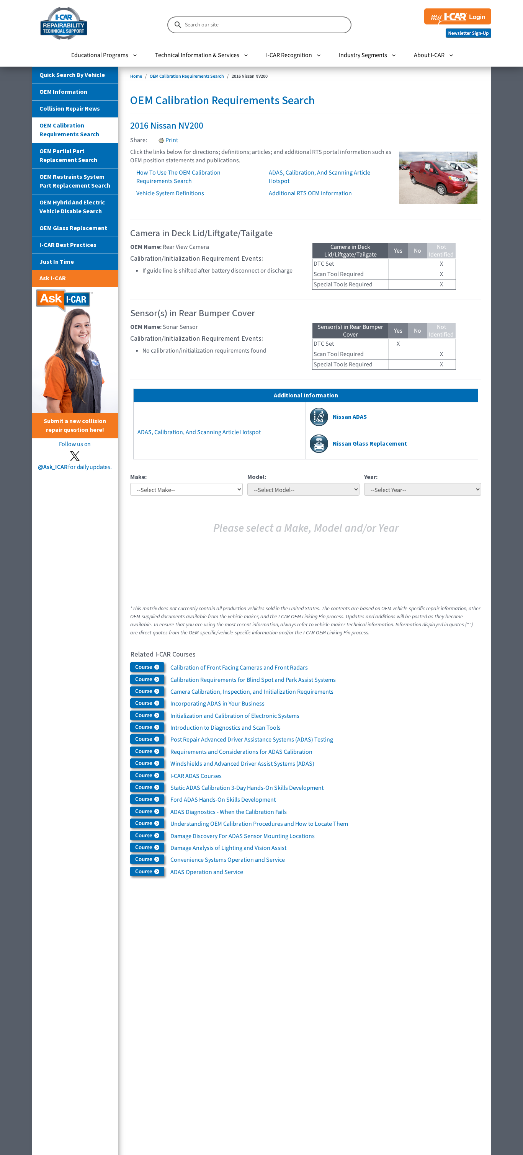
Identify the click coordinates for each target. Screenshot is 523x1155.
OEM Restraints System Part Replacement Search (74, 181)
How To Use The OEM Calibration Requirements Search (178, 176)
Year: (371, 477)
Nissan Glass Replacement (370, 443)
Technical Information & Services (197, 55)
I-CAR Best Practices (67, 245)
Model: (256, 477)
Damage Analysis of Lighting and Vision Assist (228, 848)
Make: (138, 477)
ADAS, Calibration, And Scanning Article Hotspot (199, 432)
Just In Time (56, 262)
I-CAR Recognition (289, 55)
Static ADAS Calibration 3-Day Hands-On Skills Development (247, 788)
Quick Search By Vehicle (72, 75)
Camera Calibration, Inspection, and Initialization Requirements (251, 692)
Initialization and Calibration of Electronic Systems (234, 716)
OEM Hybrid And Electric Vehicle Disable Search (72, 207)
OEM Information (63, 92)
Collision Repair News (69, 109)
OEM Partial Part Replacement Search (68, 155)
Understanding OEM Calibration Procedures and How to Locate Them (259, 824)
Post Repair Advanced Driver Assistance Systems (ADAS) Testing (251, 739)
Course (144, 667)
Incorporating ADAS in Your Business (217, 703)
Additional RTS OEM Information (310, 193)
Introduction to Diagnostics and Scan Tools (225, 728)
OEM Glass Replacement (73, 228)
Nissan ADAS (350, 417)
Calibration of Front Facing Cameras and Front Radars (239, 667)
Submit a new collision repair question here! (75, 425)
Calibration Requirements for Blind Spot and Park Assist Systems (253, 680)
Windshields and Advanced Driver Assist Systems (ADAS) (242, 764)
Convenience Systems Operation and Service (227, 860)
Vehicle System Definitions (170, 193)
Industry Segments (363, 55)
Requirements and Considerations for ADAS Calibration (241, 752)
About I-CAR (429, 55)
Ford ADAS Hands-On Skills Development (223, 800)
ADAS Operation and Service (206, 872)
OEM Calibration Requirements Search (69, 130)
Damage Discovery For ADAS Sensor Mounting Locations (242, 836)
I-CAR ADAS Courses (196, 776)
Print (171, 140)
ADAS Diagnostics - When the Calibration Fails (228, 812)
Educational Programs (99, 55)
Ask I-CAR (52, 278)
